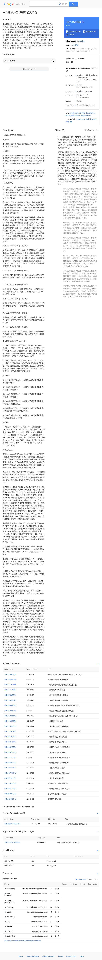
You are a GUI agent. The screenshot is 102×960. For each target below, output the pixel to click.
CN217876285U (10, 731)
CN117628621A (10, 679)
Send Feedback (33, 956)
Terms (60, 956)
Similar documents (87, 113)
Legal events (74, 113)
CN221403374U (10, 783)
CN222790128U (10, 794)
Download (82, 880)
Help (82, 956)
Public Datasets (48, 956)
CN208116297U (10, 737)
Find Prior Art (91, 32)
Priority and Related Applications (78, 116)
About (20, 956)
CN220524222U (10, 742)
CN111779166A (10, 685)
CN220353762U (10, 768)
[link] (9, 889)
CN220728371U (10, 695)
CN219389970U (10, 747)
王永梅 (75, 45)
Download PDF (75, 32)
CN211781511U (10, 716)
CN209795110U (10, 778)
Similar (71, 35)
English (82, 41)
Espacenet (81, 119)
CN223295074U (10, 799)
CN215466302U (10, 705)
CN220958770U (10, 763)
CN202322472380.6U (12, 824)
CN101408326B (10, 674)
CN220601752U (10, 752)
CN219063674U (10, 700)
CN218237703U (10, 789)
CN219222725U (10, 757)
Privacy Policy (71, 956)
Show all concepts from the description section (22, 941)
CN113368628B (10, 711)
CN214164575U (10, 690)
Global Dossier (91, 119)
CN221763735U (10, 726)
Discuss (69, 122)
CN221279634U (10, 773)
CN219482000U (10, 721)
